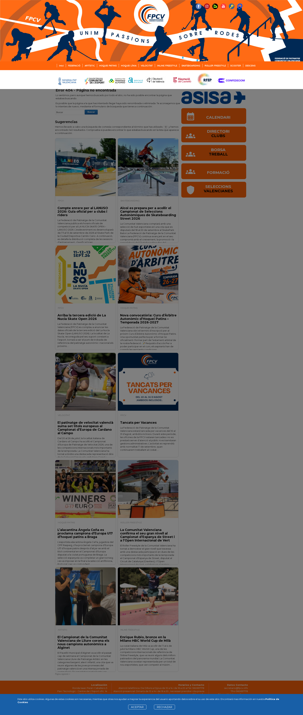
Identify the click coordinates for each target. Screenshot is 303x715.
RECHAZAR (164, 707)
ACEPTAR (137, 707)
